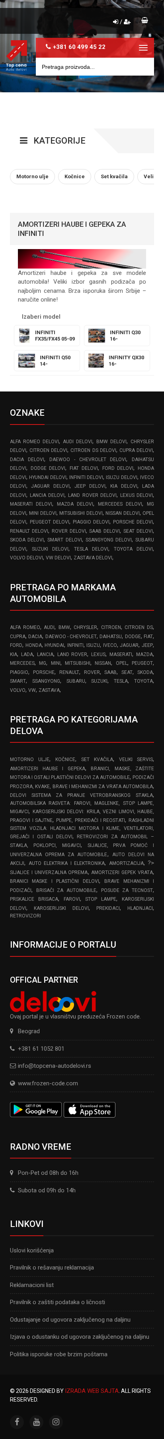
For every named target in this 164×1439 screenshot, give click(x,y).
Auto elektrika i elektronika (67, 863)
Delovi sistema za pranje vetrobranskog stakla (81, 795)
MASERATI (120, 654)
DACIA (35, 636)
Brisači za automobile (66, 890)
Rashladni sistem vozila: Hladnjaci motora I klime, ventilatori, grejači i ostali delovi (82, 828)
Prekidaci (108, 908)
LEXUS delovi (136, 495)
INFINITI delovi (86, 477)
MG (42, 663)
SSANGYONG (46, 681)
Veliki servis (136, 759)
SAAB (110, 672)
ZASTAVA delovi (93, 558)
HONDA (33, 645)
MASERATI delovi (31, 504)
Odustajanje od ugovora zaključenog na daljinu (70, 1319)
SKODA (145, 672)
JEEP (147, 645)
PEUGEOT (142, 663)
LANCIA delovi (47, 495)
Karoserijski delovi (61, 908)
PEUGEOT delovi (49, 522)
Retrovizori (25, 916)
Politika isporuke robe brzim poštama (58, 1354)
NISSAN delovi (122, 513)
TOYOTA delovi (133, 549)
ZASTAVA (49, 690)
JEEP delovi (89, 486)
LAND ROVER (72, 654)
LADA (27, 654)
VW (32, 690)
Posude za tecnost (127, 890)
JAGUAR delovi (50, 486)
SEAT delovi (138, 531)
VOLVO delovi (26, 558)
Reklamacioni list (32, 1285)
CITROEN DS (139, 627)
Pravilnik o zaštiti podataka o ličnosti (57, 1302)
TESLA (121, 681)
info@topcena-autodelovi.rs (54, 1065)
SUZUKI (99, 681)
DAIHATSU (111, 636)
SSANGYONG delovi (109, 540)
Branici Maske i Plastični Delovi (54, 881)
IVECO (110, 645)
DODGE (133, 636)
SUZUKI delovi (50, 549)
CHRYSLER (85, 627)
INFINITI (75, 645)
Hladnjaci (140, 908)
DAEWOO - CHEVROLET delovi (87, 459)
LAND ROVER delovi (92, 495)
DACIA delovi (27, 459)
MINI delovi (42, 513)
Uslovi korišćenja (32, 1250)
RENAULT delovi (29, 531)
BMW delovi (111, 441)
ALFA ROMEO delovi (34, 441)
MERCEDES (22, 663)
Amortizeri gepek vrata (122, 872)
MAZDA (144, 654)
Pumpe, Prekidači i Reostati (90, 820)
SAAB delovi (104, 531)
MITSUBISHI (77, 663)
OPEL (121, 663)
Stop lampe (100, 899)
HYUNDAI (54, 645)
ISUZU (93, 645)
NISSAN (103, 663)
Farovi (72, 899)
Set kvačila (97, 759)
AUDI (49, 627)
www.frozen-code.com (48, 1083)
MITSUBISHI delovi (80, 513)
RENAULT (69, 672)
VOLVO (17, 690)
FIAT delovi (84, 468)
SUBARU (75, 681)
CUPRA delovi (136, 450)
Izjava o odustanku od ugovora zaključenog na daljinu (79, 1336)
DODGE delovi (48, 468)
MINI (56, 663)
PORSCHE (44, 672)
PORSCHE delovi (133, 522)
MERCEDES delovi (120, 504)
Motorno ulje (29, 759)
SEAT (127, 672)
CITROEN (111, 627)
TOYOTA (143, 681)
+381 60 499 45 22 (79, 47)
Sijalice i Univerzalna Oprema (49, 872)
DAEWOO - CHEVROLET (71, 636)
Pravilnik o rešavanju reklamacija (52, 1267)
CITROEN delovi (48, 450)
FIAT (148, 636)
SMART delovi (64, 540)
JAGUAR (129, 645)
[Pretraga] (142, 67)
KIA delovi (123, 486)
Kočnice (65, 759)
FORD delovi (118, 468)
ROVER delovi (69, 531)
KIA (13, 654)
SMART (18, 681)
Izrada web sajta (92, 1390)
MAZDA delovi (75, 504)
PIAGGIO (19, 672)
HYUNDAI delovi (47, 477)
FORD (16, 645)
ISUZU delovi (121, 477)
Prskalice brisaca (34, 899)
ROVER (92, 672)
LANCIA (45, 654)
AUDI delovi (77, 441)
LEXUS (98, 654)
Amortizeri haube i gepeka (47, 768)
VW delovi (58, 558)
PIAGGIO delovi (91, 522)
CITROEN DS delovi (93, 450)
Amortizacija (126, 863)
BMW (64, 627)
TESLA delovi (91, 549)
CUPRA (17, 636)
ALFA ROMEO (25, 627)
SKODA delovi (27, 540)
